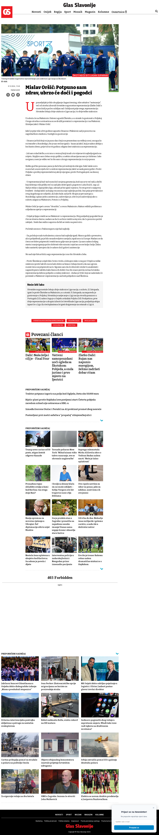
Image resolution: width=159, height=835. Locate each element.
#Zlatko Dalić (74, 321)
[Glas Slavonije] (6, 17)
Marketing (39, 821)
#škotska (71, 325)
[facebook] (18, 95)
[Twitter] (8, 95)
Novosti (36, 11)
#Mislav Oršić (89, 321)
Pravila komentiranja (108, 821)
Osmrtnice (118, 11)
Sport (67, 11)
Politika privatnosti (50, 821)
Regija (58, 11)
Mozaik (77, 11)
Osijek (47, 11)
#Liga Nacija (58, 325)
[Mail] (13, 95)
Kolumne (103, 11)
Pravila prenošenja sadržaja (90, 821)
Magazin (90, 11)
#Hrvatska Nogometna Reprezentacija (48, 321)
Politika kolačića (64, 821)
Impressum (75, 821)
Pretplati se (134, 828)
